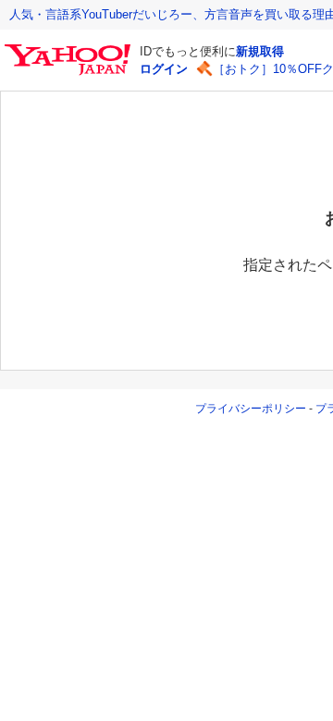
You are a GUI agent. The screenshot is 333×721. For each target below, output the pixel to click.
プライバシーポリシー (250, 408)
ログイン (164, 69)
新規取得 (260, 51)
